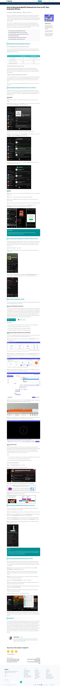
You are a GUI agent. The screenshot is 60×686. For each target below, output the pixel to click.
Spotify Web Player (15, 576)
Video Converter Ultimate (27, 675)
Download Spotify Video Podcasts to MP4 (17, 39)
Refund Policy (37, 675)
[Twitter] (5, 676)
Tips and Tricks (37, 670)
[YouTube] (8, 676)
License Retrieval (37, 673)
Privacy (47, 673)
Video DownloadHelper (34, 562)
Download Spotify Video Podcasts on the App (18, 37)
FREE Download (12, 319)
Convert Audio (12, 3)
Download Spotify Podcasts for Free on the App (18, 32)
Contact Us (36, 671)
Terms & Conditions (48, 674)
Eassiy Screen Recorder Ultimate (13, 312)
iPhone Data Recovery (27, 670)
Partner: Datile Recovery (49, 678)
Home (7, 3)
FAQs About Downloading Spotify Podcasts (17, 30)
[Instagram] (10, 676)
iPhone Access (26, 673)
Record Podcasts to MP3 (14, 35)
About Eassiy (48, 670)
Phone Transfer (26, 674)
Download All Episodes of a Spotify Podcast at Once (19, 34)
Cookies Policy (37, 674)
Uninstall (36, 678)
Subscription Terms (48, 675)
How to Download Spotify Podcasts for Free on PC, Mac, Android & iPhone (30, 3)
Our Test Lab (48, 671)
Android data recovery (27, 671)
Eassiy (6, 669)
